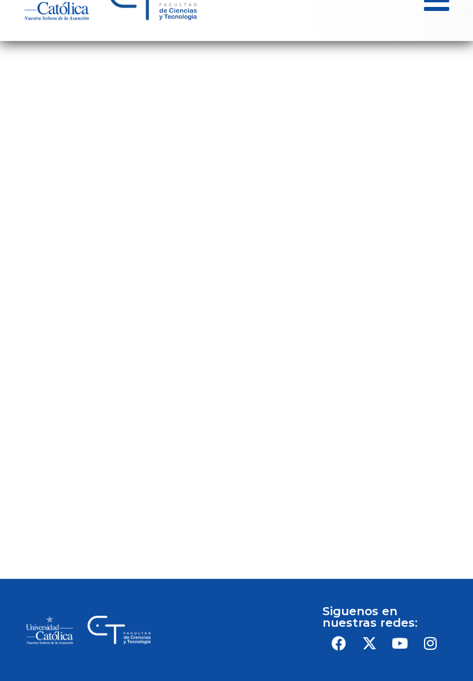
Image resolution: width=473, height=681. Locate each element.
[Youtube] (399, 642)
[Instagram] (430, 642)
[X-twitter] (369, 642)
